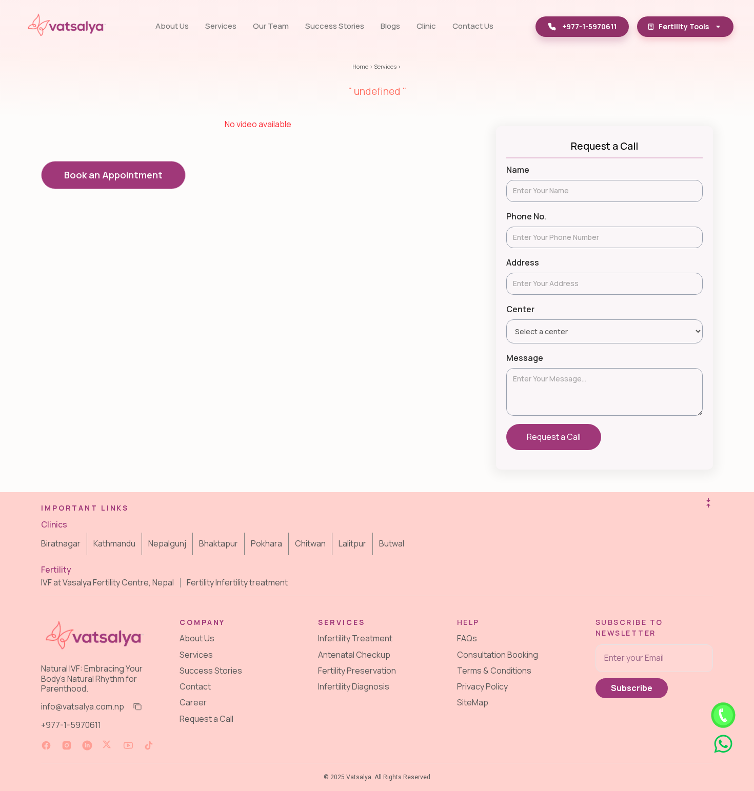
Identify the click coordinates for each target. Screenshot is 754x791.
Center (520, 309)
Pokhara (266, 543)
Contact (195, 686)
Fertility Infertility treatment (237, 582)
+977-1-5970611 (71, 725)
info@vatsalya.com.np (82, 707)
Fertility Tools (684, 26)
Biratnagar (61, 543)
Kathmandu (114, 543)
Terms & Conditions (494, 670)
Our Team (271, 26)
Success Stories (334, 26)
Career (193, 702)
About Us (172, 26)
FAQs (467, 638)
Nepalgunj (167, 543)
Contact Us (472, 26)
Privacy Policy (482, 686)
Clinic (426, 26)
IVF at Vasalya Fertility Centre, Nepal (107, 582)
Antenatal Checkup (354, 654)
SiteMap (472, 702)
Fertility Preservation (357, 670)
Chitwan (310, 543)
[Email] (654, 658)
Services (220, 26)
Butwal (391, 543)
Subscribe (631, 687)
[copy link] (136, 707)
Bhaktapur (218, 543)
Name (517, 169)
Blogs (390, 26)
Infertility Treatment (355, 638)
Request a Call (554, 436)
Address (522, 262)
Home (360, 66)
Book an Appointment (113, 175)
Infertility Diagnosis (353, 686)
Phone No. (526, 216)
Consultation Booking (497, 654)
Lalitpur (352, 543)
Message (524, 357)
